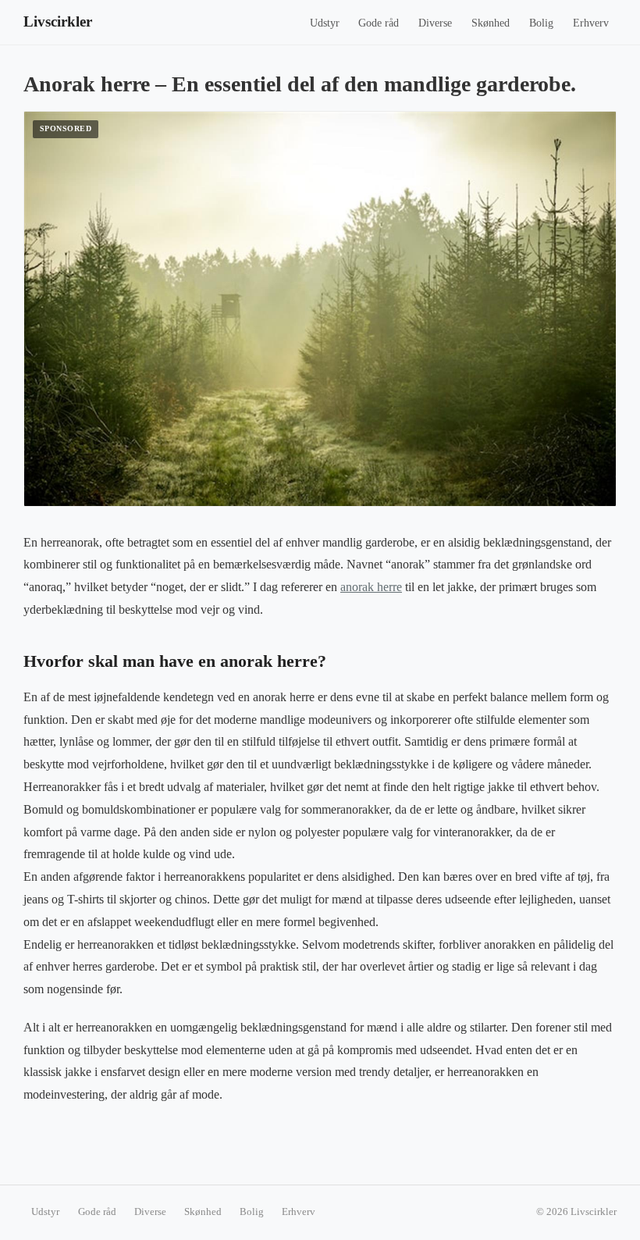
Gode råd (378, 23)
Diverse (435, 23)
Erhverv (591, 23)
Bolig (541, 23)
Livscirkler (57, 21)
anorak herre (371, 586)
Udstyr (325, 23)
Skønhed (490, 23)
